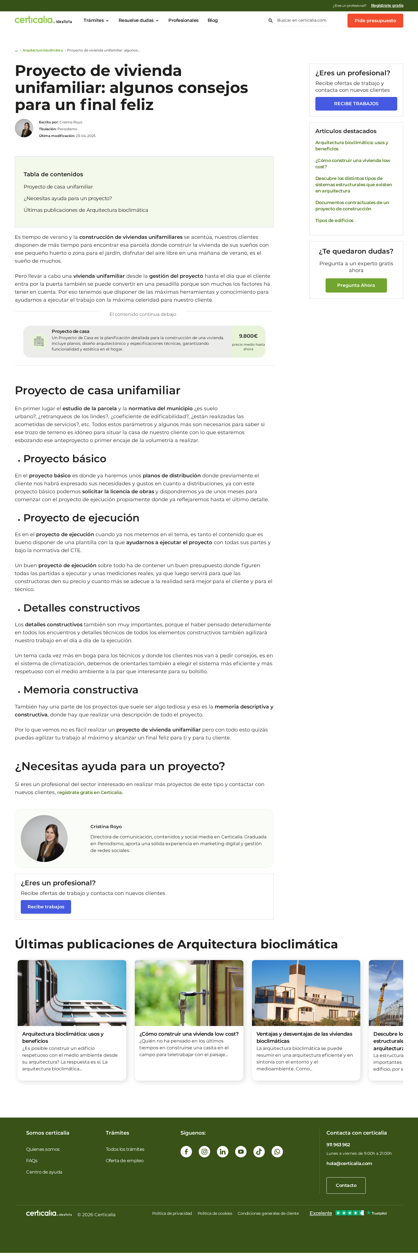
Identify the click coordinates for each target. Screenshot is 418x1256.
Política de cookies (215, 1213)
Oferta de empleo (125, 1160)
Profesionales (183, 20)
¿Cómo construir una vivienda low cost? (352, 163)
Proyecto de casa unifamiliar (58, 187)
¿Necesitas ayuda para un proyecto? (68, 198)
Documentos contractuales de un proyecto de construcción (352, 206)
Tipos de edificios (334, 220)
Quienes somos (43, 1149)
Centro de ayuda (44, 1172)
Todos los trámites (125, 1149)
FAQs (31, 1160)
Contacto (346, 1185)
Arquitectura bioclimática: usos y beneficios (351, 146)
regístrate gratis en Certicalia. (90, 792)
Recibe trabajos (46, 906)
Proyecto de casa (70, 331)
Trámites (94, 20)
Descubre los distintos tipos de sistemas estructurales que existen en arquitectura (353, 185)
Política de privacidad (172, 1213)
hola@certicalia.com (349, 1163)
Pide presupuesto (375, 20)
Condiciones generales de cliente (268, 1213)
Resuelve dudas (136, 20)
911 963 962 (338, 1144)
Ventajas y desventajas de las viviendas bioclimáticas (304, 1037)
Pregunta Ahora (356, 285)
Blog (213, 20)
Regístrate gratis (387, 5)
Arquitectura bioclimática (42, 50)
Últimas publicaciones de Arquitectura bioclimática (86, 210)
